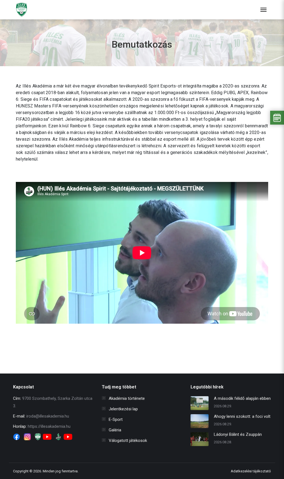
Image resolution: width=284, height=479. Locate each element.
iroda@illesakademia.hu (47, 416)
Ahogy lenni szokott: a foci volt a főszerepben (242, 417)
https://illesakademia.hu (49, 426)
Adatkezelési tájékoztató (251, 471)
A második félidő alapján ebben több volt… (242, 399)
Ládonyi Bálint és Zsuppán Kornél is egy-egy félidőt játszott (238, 435)
